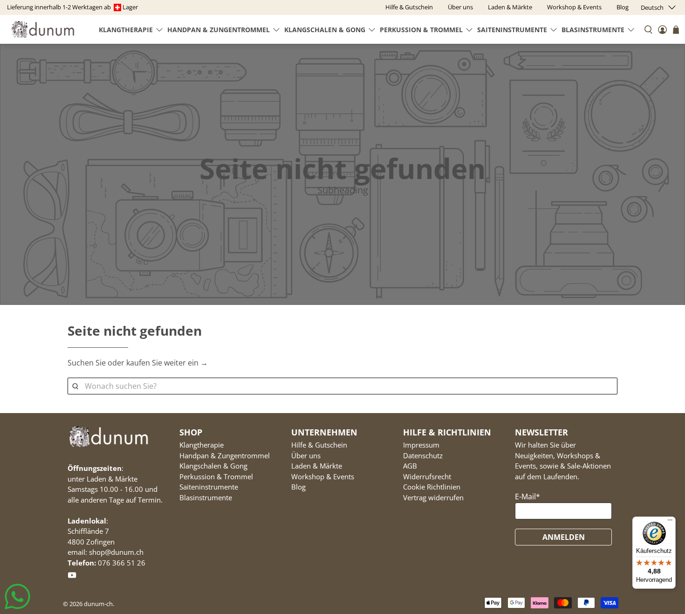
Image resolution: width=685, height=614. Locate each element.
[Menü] (670, 522)
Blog (298, 486)
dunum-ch (98, 604)
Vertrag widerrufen (433, 497)
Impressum (421, 444)
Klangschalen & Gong (324, 29)
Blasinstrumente (593, 29)
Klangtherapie (126, 29)
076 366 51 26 (121, 562)
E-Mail (527, 496)
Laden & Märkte (316, 465)
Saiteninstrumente (512, 29)
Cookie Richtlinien (431, 486)
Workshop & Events (322, 476)
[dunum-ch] (42, 29)
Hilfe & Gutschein (319, 444)
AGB (410, 465)
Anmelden (563, 537)
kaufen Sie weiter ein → (167, 363)
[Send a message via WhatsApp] (17, 596)
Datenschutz (423, 455)
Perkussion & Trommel (421, 29)
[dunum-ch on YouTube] (72, 576)
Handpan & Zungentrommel (218, 29)
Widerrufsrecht (427, 476)
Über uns (306, 455)
